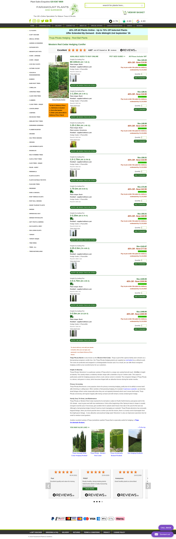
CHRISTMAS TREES (34, 91)
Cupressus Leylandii (130, 389)
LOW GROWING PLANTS (36, 146)
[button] (162, 534)
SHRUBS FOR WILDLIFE (36, 217)
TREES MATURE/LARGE (36, 251)
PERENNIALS (33, 171)
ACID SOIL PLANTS (34, 64)
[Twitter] (43, 21)
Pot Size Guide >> (117, 56)
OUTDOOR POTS (33, 47)
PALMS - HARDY (33, 167)
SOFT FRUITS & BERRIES (36, 222)
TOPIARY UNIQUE (34, 238)
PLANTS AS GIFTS (34, 175)
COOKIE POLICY (119, 532)
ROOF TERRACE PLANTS (36, 196)
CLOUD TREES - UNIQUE (36, 104)
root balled (129, 360)
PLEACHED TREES (34, 184)
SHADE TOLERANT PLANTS (37, 205)
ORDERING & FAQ (44, 25)
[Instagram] (34, 21)
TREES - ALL (32, 247)
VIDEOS (129, 25)
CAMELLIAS (32, 87)
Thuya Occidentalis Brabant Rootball (116, 454)
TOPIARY (31, 234)
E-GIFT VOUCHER (34, 34)
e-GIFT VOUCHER (36, 532)
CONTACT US (70, 25)
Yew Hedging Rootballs (135, 453)
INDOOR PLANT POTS (35, 51)
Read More (89, 489)
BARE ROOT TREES (34, 83)
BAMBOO (31, 79)
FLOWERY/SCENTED (35, 129)
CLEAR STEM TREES (35, 96)
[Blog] (51, 21)
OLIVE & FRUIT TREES (35, 159)
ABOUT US (83, 25)
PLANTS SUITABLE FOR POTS (37, 180)
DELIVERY (58, 25)
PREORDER (32, 188)
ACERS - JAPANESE (34, 55)
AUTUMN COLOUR (34, 68)
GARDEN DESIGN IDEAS (114, 25)
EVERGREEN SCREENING (36, 125)
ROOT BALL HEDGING (35, 201)
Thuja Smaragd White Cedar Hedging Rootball (79, 454)
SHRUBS (31, 209)
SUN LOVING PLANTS (35, 230)
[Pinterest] (39, 21)
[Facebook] (30, 21)
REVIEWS (140, 25)
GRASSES (32, 133)
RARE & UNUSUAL (34, 192)
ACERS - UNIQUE (34, 60)
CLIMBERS (32, 100)
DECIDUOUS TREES (34, 117)
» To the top (141, 427)
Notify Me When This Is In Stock (83, 85)
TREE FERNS (33, 243)
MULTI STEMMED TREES (36, 154)
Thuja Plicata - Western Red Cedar (97, 454)
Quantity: (138, 74)
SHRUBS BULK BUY (34, 213)
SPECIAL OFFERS (96, 25)
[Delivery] (71, 191)
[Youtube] (47, 21)
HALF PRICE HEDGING (35, 138)
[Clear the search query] (144, 9)
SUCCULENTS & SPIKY (35, 226)
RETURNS (76, 532)
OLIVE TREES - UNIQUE (35, 163)
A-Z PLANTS (32, 30)
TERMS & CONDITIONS (92, 532)
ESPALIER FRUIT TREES (36, 121)
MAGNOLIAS (32, 150)
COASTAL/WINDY (34, 108)
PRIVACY (107, 532)
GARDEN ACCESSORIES (36, 43)
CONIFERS (32, 112)
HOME (32, 25)
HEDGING (32, 142)
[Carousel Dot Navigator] (94, 501)
